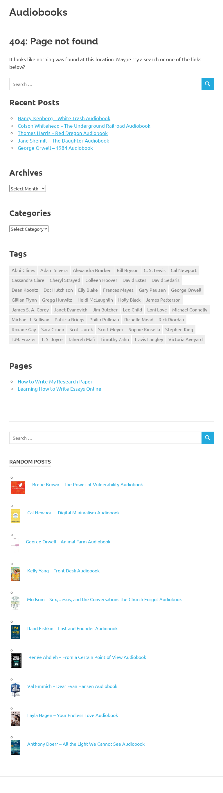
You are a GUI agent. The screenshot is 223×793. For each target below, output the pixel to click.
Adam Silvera (54, 270)
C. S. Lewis (155, 270)
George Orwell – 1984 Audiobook (55, 148)
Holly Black (129, 299)
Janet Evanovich (70, 309)
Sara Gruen (52, 329)
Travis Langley (148, 339)
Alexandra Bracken (92, 270)
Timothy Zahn (114, 339)
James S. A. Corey (30, 309)
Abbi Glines (23, 270)
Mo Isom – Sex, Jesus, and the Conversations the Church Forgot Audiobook (104, 599)
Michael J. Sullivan (30, 319)
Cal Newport (184, 270)
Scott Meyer (110, 329)
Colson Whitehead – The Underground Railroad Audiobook (84, 125)
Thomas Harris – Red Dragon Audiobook (63, 133)
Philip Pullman (104, 319)
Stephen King (179, 329)
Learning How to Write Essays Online (59, 388)
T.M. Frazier (24, 339)
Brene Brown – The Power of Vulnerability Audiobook (87, 484)
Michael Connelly (189, 309)
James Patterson (163, 299)
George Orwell (186, 290)
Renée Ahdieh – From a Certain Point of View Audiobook (87, 657)
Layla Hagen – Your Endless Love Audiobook (72, 715)
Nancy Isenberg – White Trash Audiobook (64, 118)
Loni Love (157, 309)
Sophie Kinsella (144, 329)
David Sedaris (165, 280)
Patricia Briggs (69, 319)
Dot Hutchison (58, 290)
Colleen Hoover (101, 280)
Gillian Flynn (24, 299)
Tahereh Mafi (81, 339)
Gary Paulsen (152, 290)
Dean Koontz (25, 290)
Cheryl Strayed (65, 280)
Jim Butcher (105, 309)
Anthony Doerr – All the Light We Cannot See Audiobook (86, 744)
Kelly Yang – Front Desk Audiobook (63, 570)
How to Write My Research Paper (55, 381)
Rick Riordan (171, 319)
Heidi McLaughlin (95, 299)
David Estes (134, 280)
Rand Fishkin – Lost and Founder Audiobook (72, 628)
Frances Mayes (118, 290)
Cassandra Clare (28, 280)
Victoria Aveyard (185, 339)
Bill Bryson (128, 270)
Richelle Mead (138, 319)
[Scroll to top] (212, 782)
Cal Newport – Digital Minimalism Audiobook (73, 512)
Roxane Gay (24, 329)
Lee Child (132, 309)
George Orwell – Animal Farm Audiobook (68, 541)
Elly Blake (88, 290)
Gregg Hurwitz (57, 299)
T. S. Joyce (52, 339)
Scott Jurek (81, 329)
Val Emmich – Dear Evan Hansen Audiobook (72, 686)
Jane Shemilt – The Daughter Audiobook (63, 140)
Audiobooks (38, 12)
